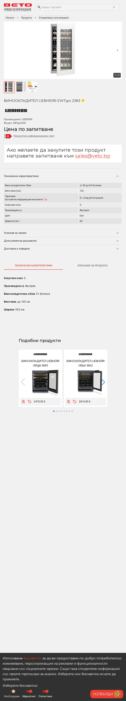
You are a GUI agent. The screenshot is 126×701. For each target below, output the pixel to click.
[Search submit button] (114, 7)
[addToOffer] (29, 401)
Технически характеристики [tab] (33, 265)
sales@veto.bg (92, 156)
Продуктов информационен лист (33, 136)
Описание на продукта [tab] (92, 265)
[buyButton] (23, 401)
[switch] (30, 691)
